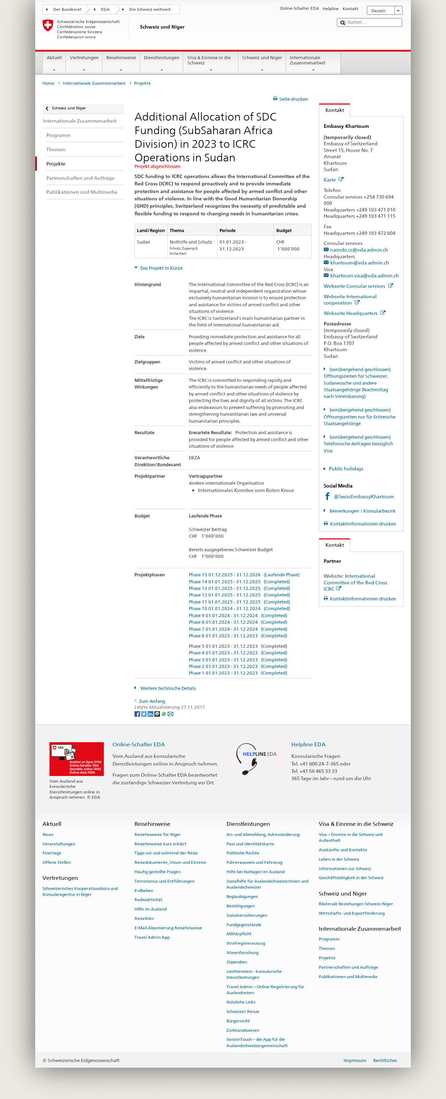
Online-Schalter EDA (139, 744)
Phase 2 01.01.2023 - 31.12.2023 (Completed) (238, 666)
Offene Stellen (57, 862)
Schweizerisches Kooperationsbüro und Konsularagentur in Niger (80, 891)
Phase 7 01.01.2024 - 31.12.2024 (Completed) (238, 629)
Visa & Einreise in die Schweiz (209, 60)
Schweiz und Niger (262, 57)
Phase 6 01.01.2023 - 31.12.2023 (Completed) (238, 635)
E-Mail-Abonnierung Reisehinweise (168, 927)
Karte (330, 180)
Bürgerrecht (238, 1021)
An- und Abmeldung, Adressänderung (263, 834)
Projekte (327, 957)
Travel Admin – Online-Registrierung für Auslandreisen (265, 989)
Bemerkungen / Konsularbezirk (362, 511)
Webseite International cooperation (350, 299)
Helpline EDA (308, 744)
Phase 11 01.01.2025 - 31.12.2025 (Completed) (239, 602)
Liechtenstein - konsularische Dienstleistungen (254, 974)
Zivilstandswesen (242, 1030)
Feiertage (52, 853)
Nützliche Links (240, 1002)
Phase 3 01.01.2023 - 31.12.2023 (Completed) (238, 660)
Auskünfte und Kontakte (343, 849)
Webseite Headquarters (351, 313)
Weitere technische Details (167, 688)
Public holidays (346, 468)
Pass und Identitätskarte (250, 843)
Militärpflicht (239, 933)
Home (48, 83)
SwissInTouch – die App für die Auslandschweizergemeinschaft (257, 1042)
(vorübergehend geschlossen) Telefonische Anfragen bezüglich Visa (358, 444)
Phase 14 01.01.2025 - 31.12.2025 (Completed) (239, 581)
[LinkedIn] (151, 713)
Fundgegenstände (243, 924)
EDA (105, 9)
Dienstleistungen (161, 57)
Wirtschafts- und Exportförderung (352, 913)
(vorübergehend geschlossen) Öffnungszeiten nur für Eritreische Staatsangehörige (359, 416)
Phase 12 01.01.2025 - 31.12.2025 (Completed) (239, 595)
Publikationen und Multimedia (348, 976)
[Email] (170, 713)
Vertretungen (84, 57)
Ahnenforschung (242, 952)
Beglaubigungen (242, 896)
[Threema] (157, 713)
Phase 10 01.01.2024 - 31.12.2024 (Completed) (239, 608)
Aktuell (54, 57)
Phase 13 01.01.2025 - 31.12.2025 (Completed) (239, 588)
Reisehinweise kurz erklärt (160, 843)
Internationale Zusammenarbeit (307, 60)
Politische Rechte (242, 853)
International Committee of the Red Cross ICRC (355, 582)
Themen (327, 948)
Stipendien (236, 962)
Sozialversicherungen (246, 915)
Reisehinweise (121, 57)
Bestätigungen (240, 906)
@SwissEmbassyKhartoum (364, 496)
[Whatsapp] (164, 713)
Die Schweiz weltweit (150, 9)
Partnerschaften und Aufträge (348, 967)
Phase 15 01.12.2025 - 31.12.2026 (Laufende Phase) (244, 574)
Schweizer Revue (242, 1011)
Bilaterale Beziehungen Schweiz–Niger (356, 903)
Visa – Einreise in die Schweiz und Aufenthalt (351, 837)
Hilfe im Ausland (150, 909)
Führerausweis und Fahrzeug (254, 862)
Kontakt (331, 110)
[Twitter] (144, 713)
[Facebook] (137, 713)
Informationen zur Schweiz (345, 868)
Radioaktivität (148, 899)
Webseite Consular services (355, 286)
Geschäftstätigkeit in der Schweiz (351, 877)
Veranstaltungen (59, 843)
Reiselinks (144, 918)
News (48, 834)
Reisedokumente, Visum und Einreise (170, 862)
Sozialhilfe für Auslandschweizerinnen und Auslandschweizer (267, 884)
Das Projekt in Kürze (161, 268)
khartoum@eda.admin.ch (359, 263)
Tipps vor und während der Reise (166, 853)
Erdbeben (143, 890)
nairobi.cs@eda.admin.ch (359, 250)
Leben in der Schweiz (339, 859)
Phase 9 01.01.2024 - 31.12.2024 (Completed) (238, 615)
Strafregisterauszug (245, 943)
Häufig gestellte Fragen (157, 871)
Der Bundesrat (67, 9)
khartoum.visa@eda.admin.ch (364, 275)
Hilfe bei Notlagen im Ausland (255, 871)
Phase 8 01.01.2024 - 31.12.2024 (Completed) (238, 622)
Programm (329, 939)
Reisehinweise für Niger (157, 834)
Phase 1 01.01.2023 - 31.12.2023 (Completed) (238, 673)
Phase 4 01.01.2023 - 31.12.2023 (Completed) (238, 653)
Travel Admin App (152, 937)
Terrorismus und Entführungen (164, 881)
